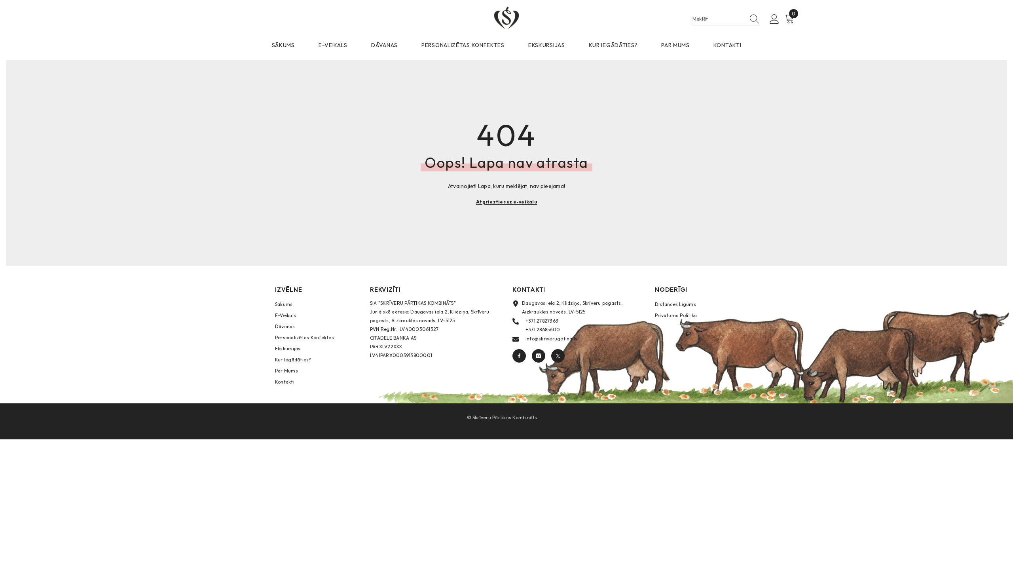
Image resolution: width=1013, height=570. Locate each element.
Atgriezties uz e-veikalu (506, 202)
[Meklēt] (726, 19)
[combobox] (718, 19)
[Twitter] (558, 356)
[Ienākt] (774, 19)
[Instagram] (538, 356)
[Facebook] (519, 356)
